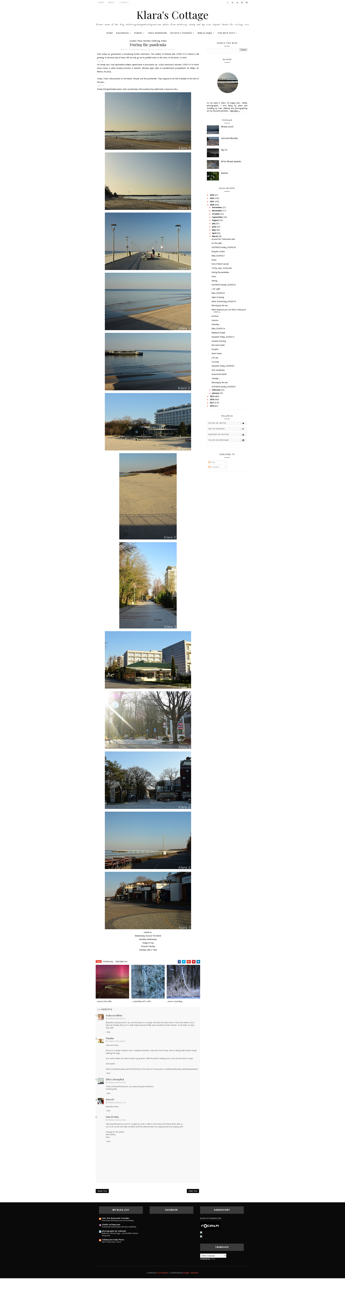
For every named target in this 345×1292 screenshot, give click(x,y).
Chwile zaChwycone (111, 1224)
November (217, 211)
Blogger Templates (190, 1273)
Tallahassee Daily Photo (113, 1240)
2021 (212, 201)
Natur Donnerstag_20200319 (224, 301)
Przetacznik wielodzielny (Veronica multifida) (119, 1227)
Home (101, 2)
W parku (215, 349)
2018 (212, 399)
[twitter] (232, 3)
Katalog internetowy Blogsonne (213, 1241)
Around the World (219, 374)
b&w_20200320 (218, 293)
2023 (212, 195)
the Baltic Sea (170, 49)
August (215, 220)
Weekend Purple (218, 333)
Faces (214, 276)
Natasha (110, 1038)
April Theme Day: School (111, 1242)
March (215, 236)
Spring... (215, 281)
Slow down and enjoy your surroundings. (118, 1220)
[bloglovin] (247, 3)
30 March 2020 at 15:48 (117, 1120)
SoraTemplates (162, 1273)
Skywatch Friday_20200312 (223, 337)
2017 (212, 403)
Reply (108, 1032)
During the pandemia (220, 272)
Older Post (193, 1191)
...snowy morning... (175, 1001)
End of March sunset (220, 264)
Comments (214, 467)
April (214, 233)
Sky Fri (224, 150)
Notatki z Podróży (181, 33)
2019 (212, 396)
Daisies (224, 173)
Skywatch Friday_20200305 (223, 366)
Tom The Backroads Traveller (115, 1218)
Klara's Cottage (173, 14)
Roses (214, 260)
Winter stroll (227, 126)
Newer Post (102, 1191)
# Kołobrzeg (108, 962)
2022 (212, 198)
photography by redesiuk (114, 1231)
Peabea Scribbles (114, 1015)
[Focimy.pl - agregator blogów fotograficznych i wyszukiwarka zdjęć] (210, 1226)
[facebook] (228, 3)
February (216, 390)
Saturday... (216, 324)
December (217, 207)
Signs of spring (218, 297)
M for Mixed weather (231, 161)
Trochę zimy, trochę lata (222, 268)
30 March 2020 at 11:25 (117, 1103)
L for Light (216, 289)
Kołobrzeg (122, 33)
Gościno (215, 320)
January (216, 393)
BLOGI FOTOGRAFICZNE (210, 1218)
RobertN (110, 1099)
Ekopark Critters (218, 251)
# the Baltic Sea (121, 962)
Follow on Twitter (217, 423)
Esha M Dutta (112, 1116)
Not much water (218, 345)
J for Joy (215, 358)
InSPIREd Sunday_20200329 (224, 247)
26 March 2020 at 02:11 (117, 1019)
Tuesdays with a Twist (148, 950)
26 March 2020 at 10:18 (117, 1082)
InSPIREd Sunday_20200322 (224, 285)
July (214, 223)
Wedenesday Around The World (148, 936)
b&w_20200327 (218, 256)
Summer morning (219, 341)
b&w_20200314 (218, 328)
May (214, 230)
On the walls (217, 243)
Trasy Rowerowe (157, 33)
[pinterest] (237, 3)
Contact (124, 2)
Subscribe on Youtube (218, 434)
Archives (215, 316)
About (111, 2)
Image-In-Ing (147, 943)
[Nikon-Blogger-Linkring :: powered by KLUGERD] (221, 1237)
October (216, 214)
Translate (219, 1259)
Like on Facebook (216, 429)
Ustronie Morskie (229, 138)
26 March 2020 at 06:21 (117, 1041)
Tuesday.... (216, 378)
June (214, 227)
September (217, 217)
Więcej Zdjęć (205, 33)
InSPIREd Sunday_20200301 (224, 387)
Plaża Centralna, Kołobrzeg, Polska (151, 41)
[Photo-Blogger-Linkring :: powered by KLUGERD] (221, 1233)
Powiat (138, 33)
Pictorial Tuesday (148, 946)
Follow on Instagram (218, 440)
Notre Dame (217, 353)
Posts (212, 462)
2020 (212, 205)
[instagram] (242, 3)
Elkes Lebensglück (115, 1079)
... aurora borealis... (104, 1001)
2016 (212, 406)
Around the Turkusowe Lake (223, 239)
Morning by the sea (220, 305)
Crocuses (215, 362)
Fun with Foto (226, 33)
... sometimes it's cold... (141, 1001)
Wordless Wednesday (148, 939)
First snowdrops (218, 370)
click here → (235, 111)
